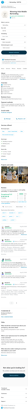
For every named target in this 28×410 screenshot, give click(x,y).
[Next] (16, 302)
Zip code (3, 28)
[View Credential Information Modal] (9, 310)
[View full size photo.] (9, 174)
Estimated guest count (7, 45)
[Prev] (11, 302)
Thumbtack (3, 6)
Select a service (5, 22)
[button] (5, 14)
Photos (13, 68)
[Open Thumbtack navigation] (3, 2)
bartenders (9, 6)
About (2, 68)
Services (8, 68)
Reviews (19, 68)
